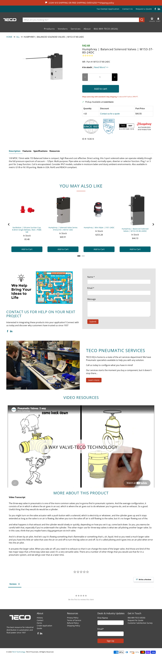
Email (90, 288)
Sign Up (110, 640)
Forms (39, 623)
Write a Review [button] (145, 579)
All (18, 37)
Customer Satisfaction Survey (140, 623)
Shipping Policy (73, 625)
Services (76, 28)
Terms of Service (74, 620)
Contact (40, 620)
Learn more (93, 380)
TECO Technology (18, 652)
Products (49, 28)
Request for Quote (135, 620)
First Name (102, 617)
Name (91, 277)
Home (9, 37)
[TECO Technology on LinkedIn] (159, 9)
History (40, 617)
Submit (92, 321)
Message (91, 299)
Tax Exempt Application (108, 9)
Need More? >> (101, 67)
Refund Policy (73, 623)
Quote (39, 628)
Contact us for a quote (110, 114)
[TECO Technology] (10, 19)
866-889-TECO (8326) (106, 28)
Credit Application (44, 625)
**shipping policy (105, 2)
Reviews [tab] (13, 584)
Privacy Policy (72, 617)
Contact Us (127, 9)
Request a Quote (144, 9)
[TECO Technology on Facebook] (155, 9)
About (87, 28)
